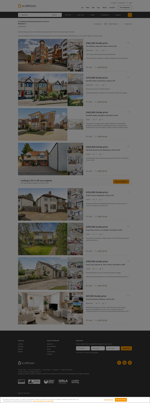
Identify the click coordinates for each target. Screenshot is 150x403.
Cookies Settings (108, 399)
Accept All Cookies (121, 399)
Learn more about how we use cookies (43, 401)
